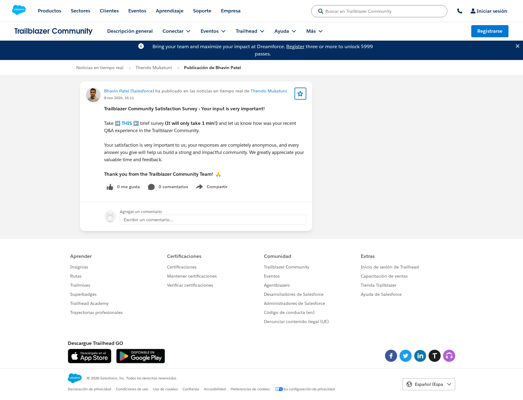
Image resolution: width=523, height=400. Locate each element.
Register (295, 46)
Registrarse (489, 31)
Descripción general (130, 31)
